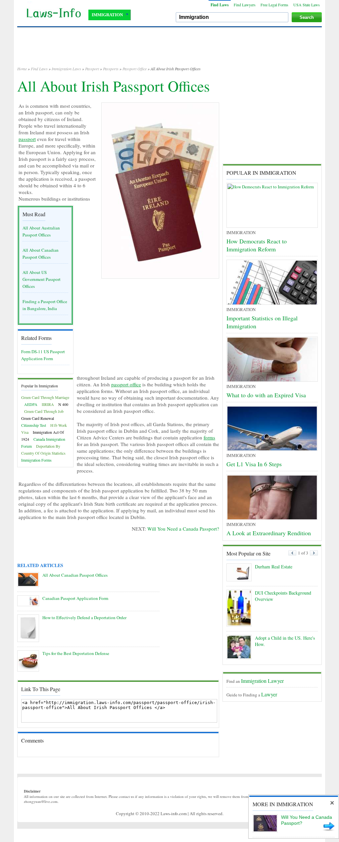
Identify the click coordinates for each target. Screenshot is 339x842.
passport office (126, 384)
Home (22, 68)
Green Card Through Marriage (45, 397)
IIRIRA (48, 404)
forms (209, 437)
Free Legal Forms (274, 4)
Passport (92, 68)
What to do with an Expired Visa (266, 395)
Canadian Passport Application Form (75, 598)
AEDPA (30, 404)
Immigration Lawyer (262, 680)
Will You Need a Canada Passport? (183, 528)
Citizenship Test (33, 425)
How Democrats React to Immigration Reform (256, 245)
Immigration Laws (66, 68)
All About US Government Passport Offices (42, 279)
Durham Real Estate (273, 566)
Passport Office (134, 68)
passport (27, 139)
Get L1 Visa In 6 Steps (254, 464)
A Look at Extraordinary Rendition (268, 533)
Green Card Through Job (44, 411)
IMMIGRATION (107, 14)
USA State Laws (306, 4)
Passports (111, 68)
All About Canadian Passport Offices (75, 575)
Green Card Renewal (37, 418)
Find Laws (220, 5)
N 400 (63, 404)
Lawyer (269, 694)
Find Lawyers (245, 4)
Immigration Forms (36, 460)
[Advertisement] (169, 50)
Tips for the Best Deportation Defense (75, 653)
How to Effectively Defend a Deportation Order (84, 617)
